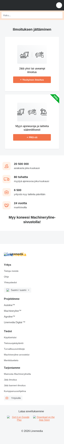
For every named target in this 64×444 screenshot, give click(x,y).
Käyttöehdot (10, 337)
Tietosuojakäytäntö (13, 343)
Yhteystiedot (10, 282)
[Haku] (59, 15)
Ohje (6, 276)
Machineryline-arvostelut (16, 354)
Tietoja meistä (11, 271)
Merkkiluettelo (11, 360)
